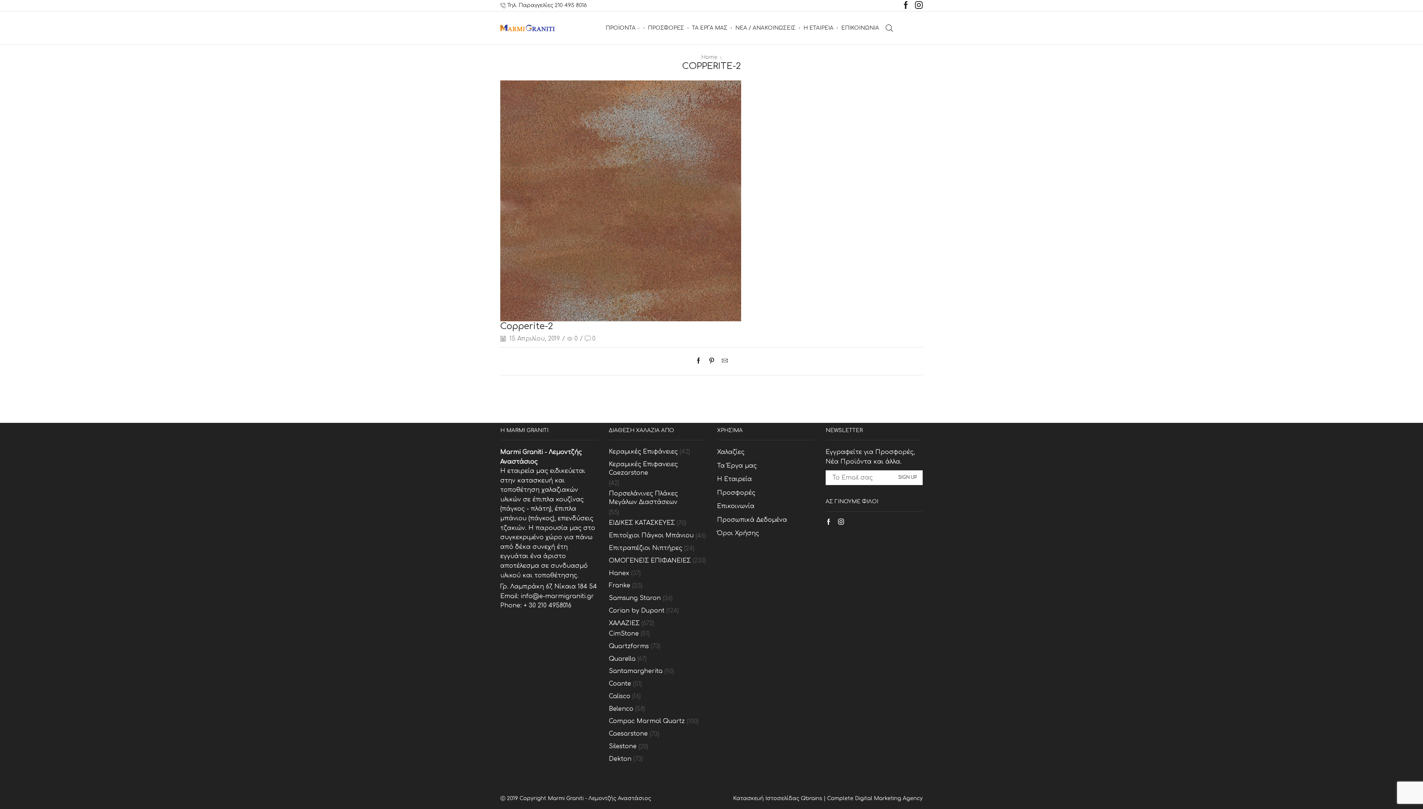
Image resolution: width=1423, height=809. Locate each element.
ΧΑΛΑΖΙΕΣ (624, 623)
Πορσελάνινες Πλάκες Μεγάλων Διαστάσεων (643, 497)
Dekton (620, 759)
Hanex (619, 573)
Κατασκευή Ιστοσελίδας (767, 798)
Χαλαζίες (730, 452)
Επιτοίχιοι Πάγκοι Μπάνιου (651, 535)
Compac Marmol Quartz (647, 721)
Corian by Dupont (636, 610)
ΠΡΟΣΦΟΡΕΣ (666, 28)
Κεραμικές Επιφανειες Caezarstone (643, 468)
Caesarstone (628, 733)
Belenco (621, 709)
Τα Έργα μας (737, 465)
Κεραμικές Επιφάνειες (643, 451)
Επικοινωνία (735, 506)
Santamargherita (636, 671)
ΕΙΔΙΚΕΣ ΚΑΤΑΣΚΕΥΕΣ (642, 523)
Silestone (623, 746)
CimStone (624, 633)
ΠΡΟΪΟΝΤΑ (621, 28)
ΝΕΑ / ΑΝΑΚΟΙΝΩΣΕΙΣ (765, 28)
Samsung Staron (635, 598)
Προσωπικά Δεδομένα (752, 520)
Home (709, 57)
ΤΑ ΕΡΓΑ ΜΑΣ (709, 28)
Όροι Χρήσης (738, 533)
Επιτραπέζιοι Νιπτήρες (645, 548)
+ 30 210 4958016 (547, 605)
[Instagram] (919, 5)
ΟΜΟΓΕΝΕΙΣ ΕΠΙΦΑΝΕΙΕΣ (650, 560)
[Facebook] (906, 5)
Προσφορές (736, 493)
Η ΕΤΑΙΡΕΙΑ (818, 28)
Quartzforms (629, 646)
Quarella (622, 659)
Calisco (619, 696)
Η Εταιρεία (734, 479)
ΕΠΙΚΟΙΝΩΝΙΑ (860, 28)
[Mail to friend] (723, 361)
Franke (619, 585)
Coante (620, 683)
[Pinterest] (711, 361)
